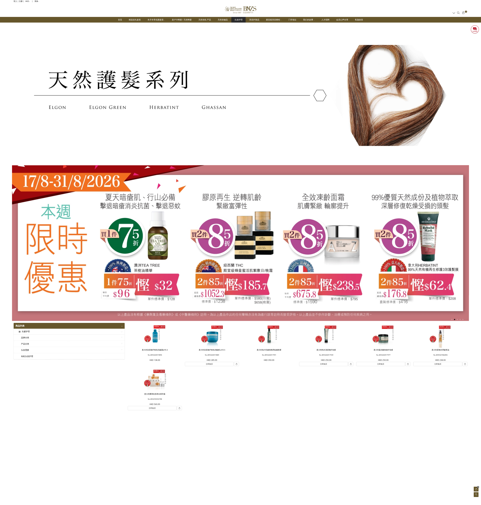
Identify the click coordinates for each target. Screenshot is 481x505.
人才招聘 (325, 19)
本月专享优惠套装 (156, 19)
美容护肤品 (254, 19)
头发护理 (238, 19)
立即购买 (209, 364)
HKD (27, 1)
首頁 (120, 19)
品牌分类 (25, 338)
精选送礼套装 (135, 19)
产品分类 (25, 344)
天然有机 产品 (204, 19)
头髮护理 (26, 331)
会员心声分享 (342, 19)
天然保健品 (223, 19)
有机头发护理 (27, 356)
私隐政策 (359, 19)
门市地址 (292, 19)
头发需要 (25, 350)
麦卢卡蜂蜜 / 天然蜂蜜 (182, 19)
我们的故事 (308, 19)
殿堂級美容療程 (273, 19)
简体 (36, 1)
